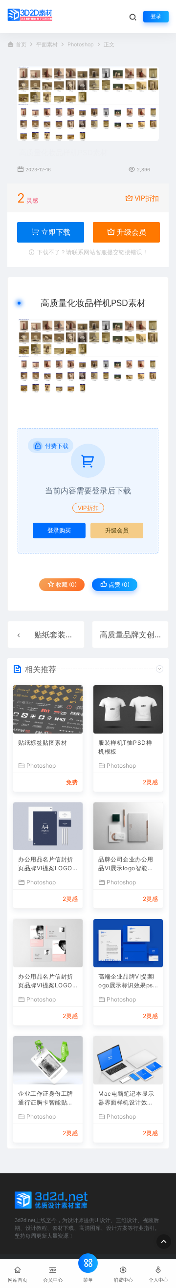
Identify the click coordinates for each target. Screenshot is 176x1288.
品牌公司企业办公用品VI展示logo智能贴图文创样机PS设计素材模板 (126, 865)
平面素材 (47, 44)
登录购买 (59, 530)
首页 (21, 44)
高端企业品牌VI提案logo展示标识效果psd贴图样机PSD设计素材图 (127, 982)
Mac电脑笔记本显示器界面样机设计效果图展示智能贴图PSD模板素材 (126, 1099)
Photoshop (80, 44)
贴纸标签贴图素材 (42, 742)
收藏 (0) (65, 584)
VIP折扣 (146, 198)
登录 (156, 16)
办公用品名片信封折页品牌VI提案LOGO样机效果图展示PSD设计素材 (46, 865)
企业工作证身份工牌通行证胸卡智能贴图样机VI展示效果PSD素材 (46, 1099)
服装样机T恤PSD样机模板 (125, 747)
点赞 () (118, 584)
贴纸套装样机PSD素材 (73, 634)
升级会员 (130, 232)
